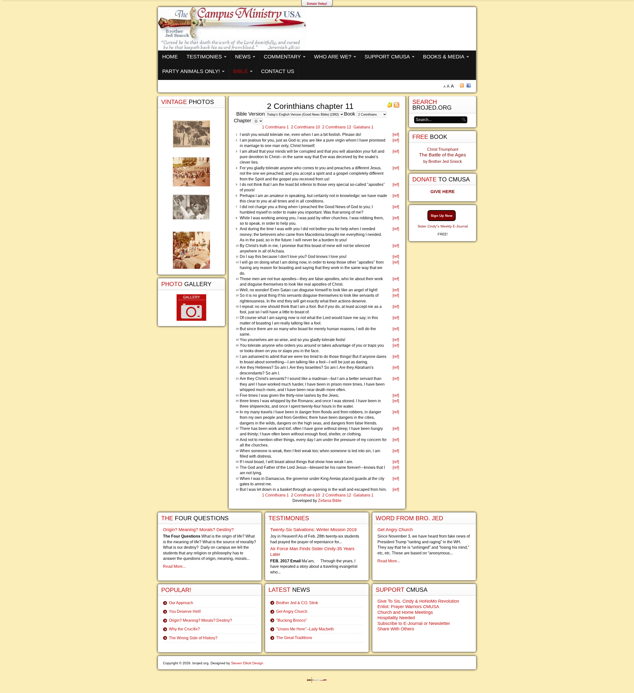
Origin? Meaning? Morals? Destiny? (198, 529)
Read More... (174, 566)
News (243, 56)
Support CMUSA (387, 56)
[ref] (396, 134)
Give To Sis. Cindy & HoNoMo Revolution (418, 601)
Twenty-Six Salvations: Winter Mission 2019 (313, 529)
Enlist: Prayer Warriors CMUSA (408, 606)
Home (170, 56)
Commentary (282, 56)
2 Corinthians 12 (336, 127)
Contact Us (277, 71)
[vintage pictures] (191, 194)
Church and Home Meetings (405, 612)
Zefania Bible (330, 500)
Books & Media (443, 56)
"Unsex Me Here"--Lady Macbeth (305, 629)
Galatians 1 (363, 127)
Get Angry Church (291, 611)
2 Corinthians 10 (305, 127)
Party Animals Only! (191, 71)
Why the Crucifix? (184, 629)
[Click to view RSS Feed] (396, 106)
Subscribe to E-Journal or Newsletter (413, 623)
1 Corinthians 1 (275, 127)
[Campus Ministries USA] (317, 680)
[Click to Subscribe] (390, 106)
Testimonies (204, 56)
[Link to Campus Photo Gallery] (191, 307)
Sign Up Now (441, 216)
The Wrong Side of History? (193, 638)
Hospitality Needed (396, 617)
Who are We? (332, 56)
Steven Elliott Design (247, 663)
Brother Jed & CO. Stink (297, 603)
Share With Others (395, 628)
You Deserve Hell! (185, 611)
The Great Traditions (294, 638)
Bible (240, 71)
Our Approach (181, 603)
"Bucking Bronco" (291, 620)
